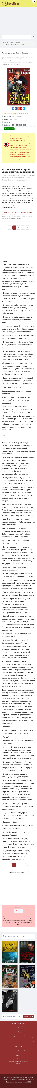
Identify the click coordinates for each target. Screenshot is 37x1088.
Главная (5, 42)
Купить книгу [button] (9, 129)
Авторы (18, 1063)
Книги (11, 42)
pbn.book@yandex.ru (24, 1050)
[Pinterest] (21, 108)
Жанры (18, 1066)
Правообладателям (18, 1059)
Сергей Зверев (13, 119)
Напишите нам (9, 922)
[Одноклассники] (18, 108)
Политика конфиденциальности (18, 1061)
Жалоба (18, 911)
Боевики (17, 42)
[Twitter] (24, 108)
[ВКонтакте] (13, 108)
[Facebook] (16, 108)
